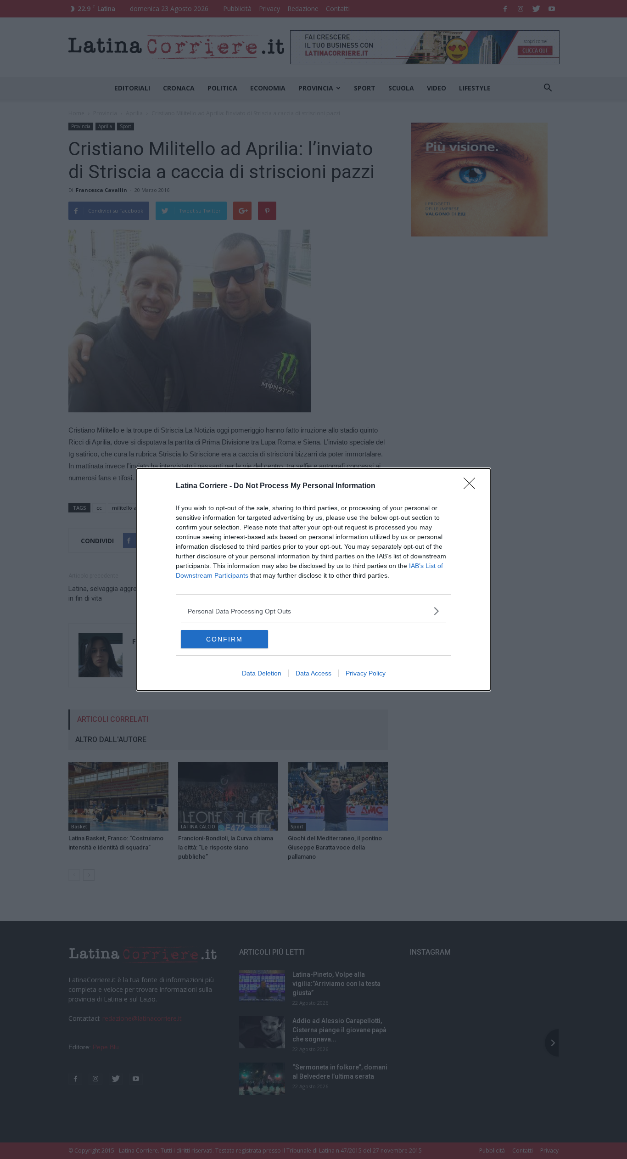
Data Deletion (261, 673)
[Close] (472, 486)
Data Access (313, 673)
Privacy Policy (366, 673)
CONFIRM (224, 639)
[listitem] (313, 611)
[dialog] (313, 579)
